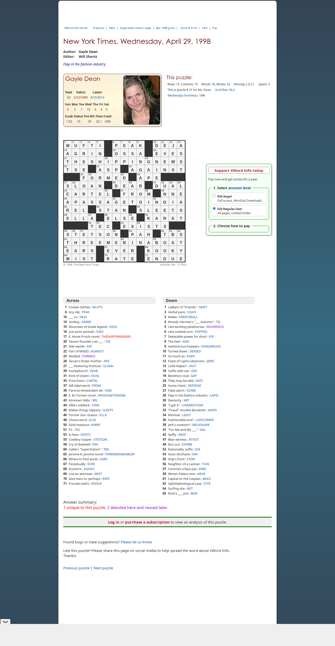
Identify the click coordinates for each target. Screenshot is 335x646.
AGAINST (97, 351)
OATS (199, 380)
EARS (103, 459)
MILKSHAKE (201, 424)
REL (95, 400)
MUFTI (97, 307)
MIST (98, 474)
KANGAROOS (211, 346)
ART (186, 400)
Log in (113, 522)
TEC (77, 429)
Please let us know (136, 541)
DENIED (195, 351)
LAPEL (214, 395)
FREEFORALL (188, 317)
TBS (106, 449)
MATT (203, 307)
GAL (203, 429)
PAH (95, 444)
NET (190, 488)
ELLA (103, 415)
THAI (205, 464)
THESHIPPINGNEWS (116, 336)
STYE (207, 483)
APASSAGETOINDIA (112, 395)
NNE (108, 390)
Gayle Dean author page (135, 28)
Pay (214, 28)
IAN (195, 454)
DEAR (94, 371)
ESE (197, 449)
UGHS (191, 312)
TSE (107, 341)
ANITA (212, 410)
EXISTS (85, 434)
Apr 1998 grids (165, 28)
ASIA (185, 341)
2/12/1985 (81, 97)
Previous (98, 28)
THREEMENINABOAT (120, 454)
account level (239, 188)
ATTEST (194, 439)
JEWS (210, 361)
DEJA (83, 317)
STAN (95, 405)
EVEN (191, 356)
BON (194, 493)
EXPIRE (187, 444)
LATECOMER (205, 420)
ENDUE (96, 483)
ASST (192, 366)
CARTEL (92, 380)
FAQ (204, 28)
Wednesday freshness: (183, 95)
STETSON (100, 439)
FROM (96, 385)
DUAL (95, 375)
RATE (106, 478)
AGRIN (86, 322)
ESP (211, 336)
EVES (99, 331)
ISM (194, 371)
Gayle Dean (82, 78)
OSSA (113, 326)
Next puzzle (103, 567)
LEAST (186, 415)
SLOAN (108, 366)
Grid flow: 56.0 (225, 90)
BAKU (207, 478)
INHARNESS (215, 326)
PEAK (86, 312)
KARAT (96, 424)
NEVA (201, 474)
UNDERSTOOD (192, 405)
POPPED (201, 331)
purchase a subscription (147, 522)
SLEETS (108, 410)
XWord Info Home (75, 28)
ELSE (92, 420)
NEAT (182, 434)
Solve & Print (188, 28)
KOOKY (89, 469)
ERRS (202, 469)
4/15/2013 (97, 97)
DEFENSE (194, 385)
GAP (194, 375)
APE (106, 361)
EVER (91, 464)
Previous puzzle (76, 567)
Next (112, 28)
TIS (218, 322)
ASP (89, 346)
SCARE (191, 390)
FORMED (88, 356)
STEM (191, 459)
